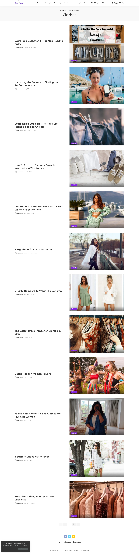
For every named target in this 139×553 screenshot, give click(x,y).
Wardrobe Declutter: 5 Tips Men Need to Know (39, 42)
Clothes (74, 60)
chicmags (20, 47)
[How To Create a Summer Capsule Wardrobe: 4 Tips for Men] (97, 168)
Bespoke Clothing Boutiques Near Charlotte (35, 498)
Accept (23, 548)
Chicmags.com (68, 550)
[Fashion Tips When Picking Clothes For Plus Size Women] (97, 416)
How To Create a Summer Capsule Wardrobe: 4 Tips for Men (35, 166)
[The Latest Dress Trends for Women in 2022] (97, 334)
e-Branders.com (85, 550)
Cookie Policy (23, 545)
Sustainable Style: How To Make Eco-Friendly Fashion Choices (37, 125)
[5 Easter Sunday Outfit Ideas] (97, 458)
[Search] (123, 3)
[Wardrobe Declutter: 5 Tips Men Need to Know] (97, 44)
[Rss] (117, 3)
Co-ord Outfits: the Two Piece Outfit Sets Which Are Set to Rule (39, 208)
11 (73, 524)
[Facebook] (112, 3)
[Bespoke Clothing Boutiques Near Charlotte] (97, 499)
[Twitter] (115, 3)
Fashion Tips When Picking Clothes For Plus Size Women (38, 415)
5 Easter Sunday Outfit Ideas (32, 456)
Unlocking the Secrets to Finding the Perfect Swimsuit (36, 84)
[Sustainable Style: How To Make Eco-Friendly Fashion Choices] (97, 126)
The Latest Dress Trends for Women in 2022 (38, 332)
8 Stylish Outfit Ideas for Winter (34, 249)
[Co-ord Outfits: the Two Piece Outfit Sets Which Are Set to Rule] (97, 209)
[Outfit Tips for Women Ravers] (97, 375)
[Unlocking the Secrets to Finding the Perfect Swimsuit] (97, 85)
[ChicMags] (19, 3)
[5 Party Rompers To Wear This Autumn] (97, 292)
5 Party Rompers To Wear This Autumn (38, 290)
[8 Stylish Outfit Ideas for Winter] (97, 251)
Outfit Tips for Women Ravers (33, 373)
